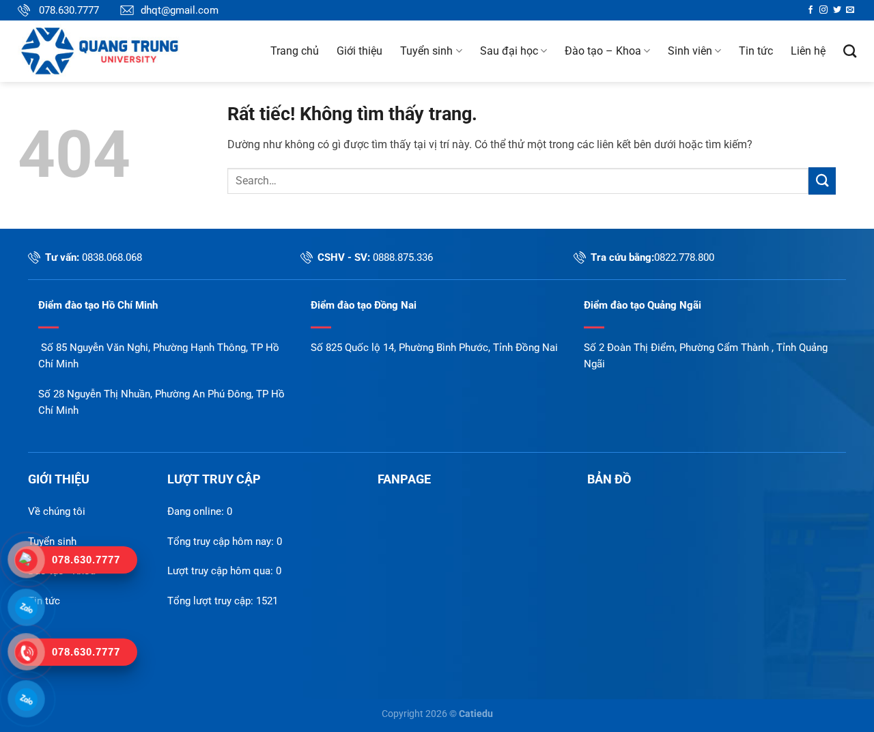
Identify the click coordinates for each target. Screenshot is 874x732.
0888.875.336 (403, 257)
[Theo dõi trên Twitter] (837, 10)
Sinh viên (690, 50)
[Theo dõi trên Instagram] (823, 10)
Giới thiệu (359, 50)
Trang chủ (294, 50)
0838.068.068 (112, 257)
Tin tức (756, 50)
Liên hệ (808, 50)
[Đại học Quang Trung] (120, 51)
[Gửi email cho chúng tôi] (850, 10)
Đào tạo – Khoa (603, 50)
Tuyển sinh (426, 50)
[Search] (849, 51)
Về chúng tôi (56, 511)
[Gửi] (822, 180)
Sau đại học (509, 50)
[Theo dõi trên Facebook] (810, 10)
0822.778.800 (684, 257)
